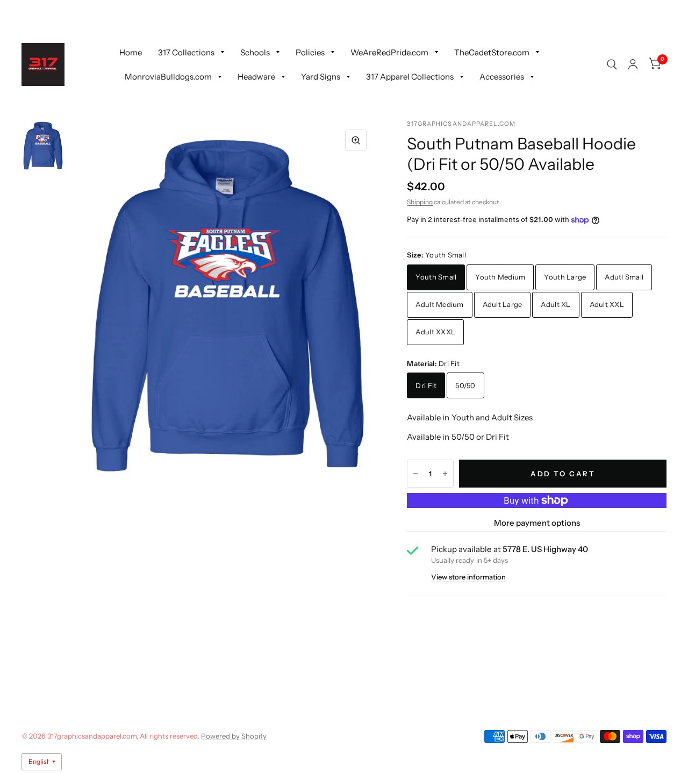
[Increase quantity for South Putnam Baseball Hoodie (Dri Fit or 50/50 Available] (445, 473)
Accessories (501, 76)
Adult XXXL (435, 331)
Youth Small (435, 277)
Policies (310, 52)
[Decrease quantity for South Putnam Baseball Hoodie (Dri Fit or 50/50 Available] (415, 473)
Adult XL (555, 304)
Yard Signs (320, 76)
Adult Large (502, 304)
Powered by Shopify (234, 736)
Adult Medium (439, 304)
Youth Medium (500, 277)
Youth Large (565, 277)
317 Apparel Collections (410, 76)
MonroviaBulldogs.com (168, 76)
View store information (468, 577)
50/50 (465, 385)
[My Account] (632, 64)
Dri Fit (425, 385)
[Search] (611, 64)
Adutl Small (624, 277)
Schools (255, 52)
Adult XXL (607, 304)
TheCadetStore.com (491, 52)
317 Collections (186, 52)
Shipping (420, 202)
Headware (256, 76)
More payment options (537, 523)
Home (130, 52)
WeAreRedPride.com (389, 52)
